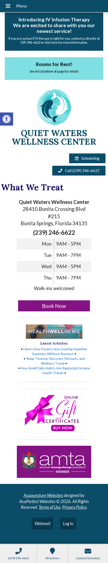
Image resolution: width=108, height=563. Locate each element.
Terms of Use (50, 507)
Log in (68, 523)
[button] (6, 119)
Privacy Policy (74, 507)
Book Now (54, 306)
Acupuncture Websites (43, 495)
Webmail (42, 523)
